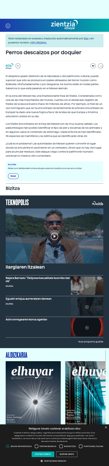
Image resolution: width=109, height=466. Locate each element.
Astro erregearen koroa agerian (26, 319)
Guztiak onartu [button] (43, 454)
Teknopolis (17, 202)
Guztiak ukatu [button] (67, 454)
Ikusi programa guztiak (90, 341)
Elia (86, 38)
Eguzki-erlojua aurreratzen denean (29, 298)
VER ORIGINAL (38, 42)
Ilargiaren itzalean (25, 267)
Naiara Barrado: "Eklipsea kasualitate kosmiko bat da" (38, 279)
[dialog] (54, 445)
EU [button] (18, 66)
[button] (8, 25)
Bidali (13, 176)
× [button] (106, 427)
